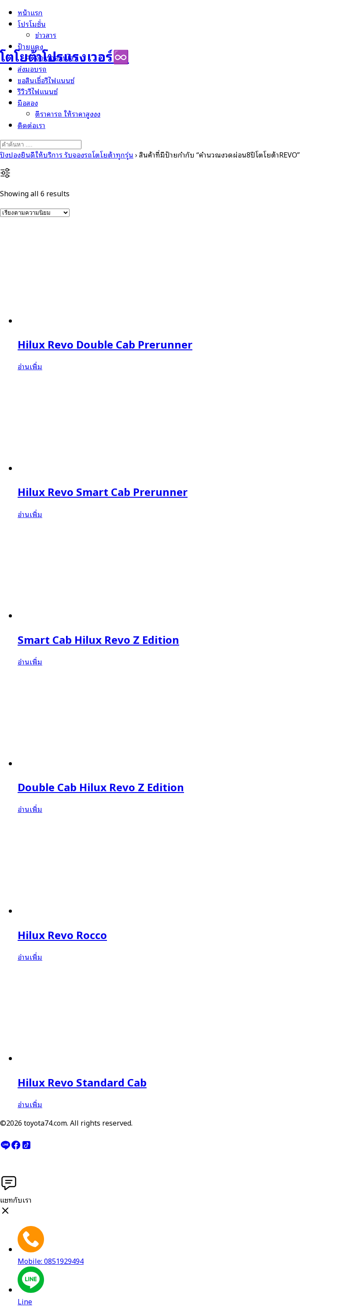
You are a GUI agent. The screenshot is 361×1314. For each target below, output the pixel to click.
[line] (5, 1147)
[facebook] (16, 1147)
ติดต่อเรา (31, 125)
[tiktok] (26, 1147)
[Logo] (44, 26)
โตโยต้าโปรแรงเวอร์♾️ (64, 55)
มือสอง (28, 102)
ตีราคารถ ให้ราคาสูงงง (67, 113)
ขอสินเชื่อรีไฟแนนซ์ (46, 80)
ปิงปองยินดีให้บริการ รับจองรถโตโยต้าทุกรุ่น (66, 154)
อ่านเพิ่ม (30, 366)
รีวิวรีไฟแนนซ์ (38, 91)
